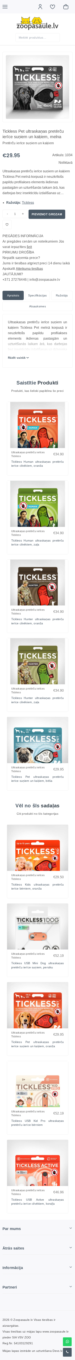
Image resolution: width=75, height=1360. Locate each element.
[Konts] (42, 6)
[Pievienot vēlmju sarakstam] (7, 224)
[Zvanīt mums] (67, 1352)
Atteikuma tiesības (29, 268)
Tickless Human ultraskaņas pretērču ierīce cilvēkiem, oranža (37, 464)
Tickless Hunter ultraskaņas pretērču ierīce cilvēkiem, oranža (37, 621)
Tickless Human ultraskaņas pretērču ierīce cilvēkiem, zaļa (37, 542)
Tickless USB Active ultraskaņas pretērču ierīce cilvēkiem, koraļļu (37, 1201)
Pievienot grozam (47, 214)
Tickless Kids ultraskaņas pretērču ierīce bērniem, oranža (37, 886)
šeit (29, 247)
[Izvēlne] (7, 6)
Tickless (28, 202)
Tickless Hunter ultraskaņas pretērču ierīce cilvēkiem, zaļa (37, 700)
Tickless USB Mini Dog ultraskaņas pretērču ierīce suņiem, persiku (37, 965)
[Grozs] (67, 6)
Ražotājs (62, 295)
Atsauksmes (37, 306)
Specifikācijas (37, 295)
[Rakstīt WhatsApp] (67, 1341)
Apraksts (13, 295)
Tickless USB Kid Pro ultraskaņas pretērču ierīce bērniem (37, 1123)
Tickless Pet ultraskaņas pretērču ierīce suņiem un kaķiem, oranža (37, 1044)
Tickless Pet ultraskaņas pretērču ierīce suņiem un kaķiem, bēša (37, 779)
